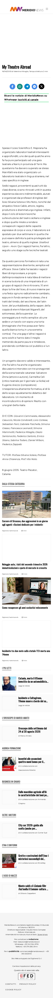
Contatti (10, 984)
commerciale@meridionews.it (32, 951)
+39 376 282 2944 (30, 946)
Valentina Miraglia (21, 71)
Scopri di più (43, 934)
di (19, 736)
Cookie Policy (13, 989)
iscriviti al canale (28, 99)
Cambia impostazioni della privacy (26, 966)
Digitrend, (5, 530)
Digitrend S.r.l (36, 958)
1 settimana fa (13, 530)
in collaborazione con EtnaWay (33, 863)
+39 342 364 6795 (31, 944)
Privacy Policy (27, 984)
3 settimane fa (13, 574)
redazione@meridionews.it (29, 942)
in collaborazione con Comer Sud (33, 833)
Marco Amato (26, 736)
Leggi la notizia (24, 686)
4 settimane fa (13, 660)
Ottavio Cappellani (28, 893)
